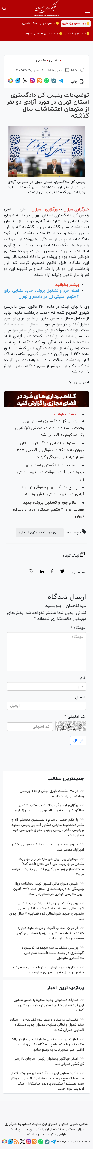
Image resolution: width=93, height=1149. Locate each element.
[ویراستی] (17, 82)
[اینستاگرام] (32, 82)
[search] (4, 9)
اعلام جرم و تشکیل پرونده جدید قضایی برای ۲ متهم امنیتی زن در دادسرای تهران (48, 509)
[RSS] (16, 1143)
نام (82, 678)
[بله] (53, 83)
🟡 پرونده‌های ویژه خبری (75, 23)
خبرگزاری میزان (76, 209)
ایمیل (80, 697)
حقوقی (41, 60)
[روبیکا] (10, 82)
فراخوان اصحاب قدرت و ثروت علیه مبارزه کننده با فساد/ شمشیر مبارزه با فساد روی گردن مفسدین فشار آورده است (50, 933)
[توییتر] (25, 82)
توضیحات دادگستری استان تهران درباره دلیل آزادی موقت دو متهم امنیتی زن (50, 472)
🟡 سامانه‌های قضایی (77, 34)
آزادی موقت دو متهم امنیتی (40, 532)
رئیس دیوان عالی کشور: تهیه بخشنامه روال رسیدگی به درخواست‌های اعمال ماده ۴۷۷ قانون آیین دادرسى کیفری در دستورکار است (48, 888)
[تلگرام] (61, 82)
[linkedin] (42, 572)
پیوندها (85, 1142)
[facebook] (52, 572)
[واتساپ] (46, 82)
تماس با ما (73, 1142)
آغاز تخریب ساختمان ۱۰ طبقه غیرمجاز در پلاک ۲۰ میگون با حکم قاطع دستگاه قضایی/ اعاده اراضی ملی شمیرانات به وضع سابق (47, 1044)
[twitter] (62, 572)
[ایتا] (39, 82)
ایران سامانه (36, 1134)
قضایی (54, 60)
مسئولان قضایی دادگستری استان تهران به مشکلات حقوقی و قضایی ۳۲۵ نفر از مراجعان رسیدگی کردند (50, 450)
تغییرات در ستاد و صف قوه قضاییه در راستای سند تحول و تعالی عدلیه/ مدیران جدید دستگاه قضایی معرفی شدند (47, 1024)
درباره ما (61, 1142)
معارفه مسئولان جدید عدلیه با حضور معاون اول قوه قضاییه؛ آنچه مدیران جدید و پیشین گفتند (49, 1005)
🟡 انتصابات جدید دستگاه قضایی (40, 23)
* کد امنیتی (74, 716)
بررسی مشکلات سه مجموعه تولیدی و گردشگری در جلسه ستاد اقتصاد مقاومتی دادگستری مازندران (52, 952)
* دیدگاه (77, 628)
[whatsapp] (31, 572)
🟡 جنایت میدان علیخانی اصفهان (43, 34)
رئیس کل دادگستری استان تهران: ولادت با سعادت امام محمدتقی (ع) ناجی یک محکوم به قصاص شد (49, 428)
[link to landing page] (46, 8)
